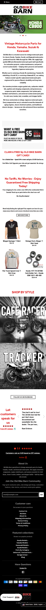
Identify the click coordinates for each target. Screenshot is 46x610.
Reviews (23, 514)
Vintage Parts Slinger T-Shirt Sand (34, 242)
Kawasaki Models (22, 545)
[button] (18, 416)
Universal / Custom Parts (22, 552)
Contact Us (23, 511)
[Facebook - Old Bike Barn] (23, 572)
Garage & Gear (22, 555)
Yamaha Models (22, 543)
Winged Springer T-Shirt (12, 241)
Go (41, 495)
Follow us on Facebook (23, 397)
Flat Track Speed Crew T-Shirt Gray (11, 272)
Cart (39, 2)
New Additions (23, 215)
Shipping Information (23, 518)
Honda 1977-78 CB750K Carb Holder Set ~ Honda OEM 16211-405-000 (34, 273)
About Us (23, 516)
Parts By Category (22, 550)
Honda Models (22, 540)
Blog (23, 557)
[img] (8, 426)
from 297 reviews (6, 429)
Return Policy (23, 521)
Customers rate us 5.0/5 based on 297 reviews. (23, 453)
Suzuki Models (22, 548)
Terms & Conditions (23, 523)
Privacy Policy (23, 526)
